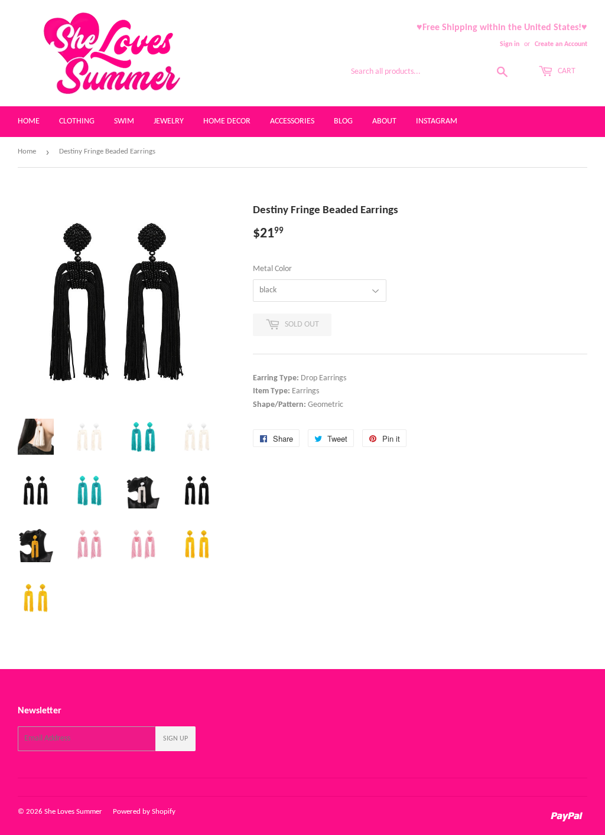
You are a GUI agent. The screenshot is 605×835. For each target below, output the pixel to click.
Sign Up (175, 738)
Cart (565, 71)
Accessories (292, 121)
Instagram (436, 121)
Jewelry (169, 121)
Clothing (77, 121)
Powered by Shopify (144, 812)
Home (29, 121)
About (384, 121)
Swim (124, 121)
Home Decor (227, 121)
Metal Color (272, 269)
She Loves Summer (73, 812)
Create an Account (561, 44)
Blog (343, 121)
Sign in (509, 44)
